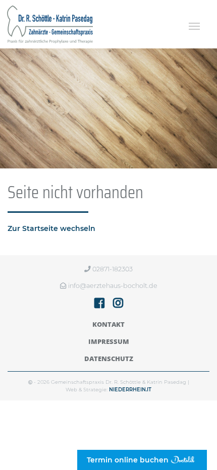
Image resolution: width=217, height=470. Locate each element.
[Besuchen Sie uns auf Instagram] (118, 305)
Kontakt (108, 324)
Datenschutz (108, 358)
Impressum (108, 341)
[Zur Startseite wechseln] (50, 24)
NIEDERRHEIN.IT (130, 389)
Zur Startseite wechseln (51, 228)
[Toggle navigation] (194, 26)
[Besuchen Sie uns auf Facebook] (99, 305)
